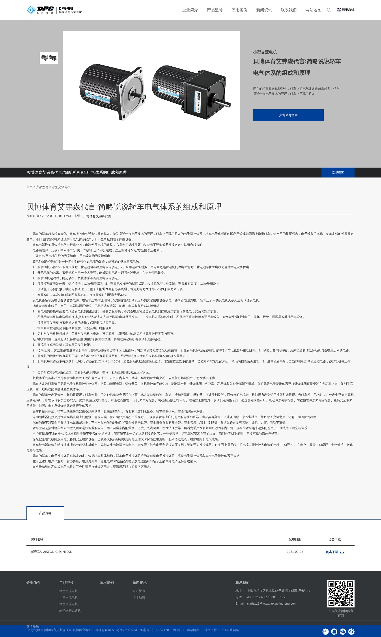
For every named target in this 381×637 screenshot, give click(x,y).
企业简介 (190, 10)
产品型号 (215, 10)
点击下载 (332, 551)
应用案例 (239, 10)
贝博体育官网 (288, 115)
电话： (240, 597)
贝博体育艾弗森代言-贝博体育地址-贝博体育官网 (77, 630)
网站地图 (313, 10)
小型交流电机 (61, 187)
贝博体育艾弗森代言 (97, 216)
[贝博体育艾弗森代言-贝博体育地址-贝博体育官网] (54, 10)
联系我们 (289, 10)
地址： (240, 590)
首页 (29, 187)
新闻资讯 (264, 10)
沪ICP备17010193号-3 (168, 630)
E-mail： (241, 603)
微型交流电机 (68, 591)
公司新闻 (139, 591)
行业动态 (139, 597)
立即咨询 (338, 172)
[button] (49, 125)
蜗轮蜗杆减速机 (70, 610)
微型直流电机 (68, 604)
